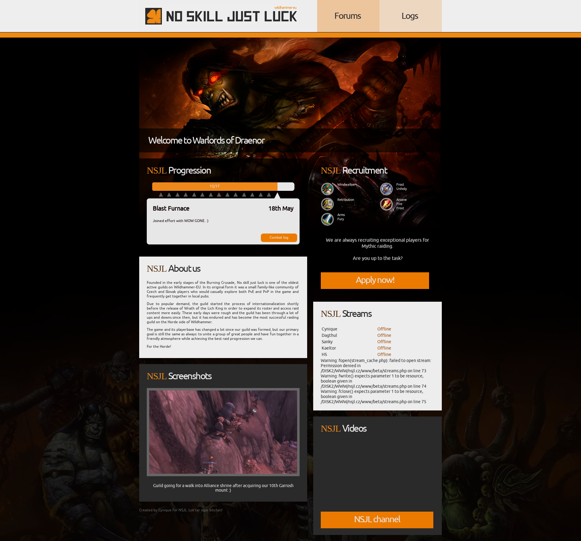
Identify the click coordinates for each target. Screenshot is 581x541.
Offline (384, 329)
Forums (347, 16)
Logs (410, 16)
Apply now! (375, 280)
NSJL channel (377, 519)
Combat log (279, 237)
